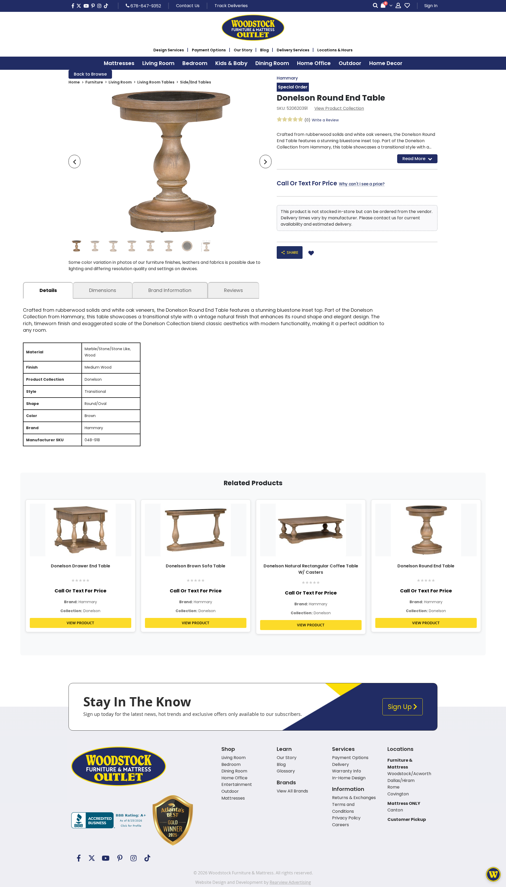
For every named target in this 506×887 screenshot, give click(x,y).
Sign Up (400, 706)
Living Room (120, 82)
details (48, 290)
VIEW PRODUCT (80, 622)
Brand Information (169, 290)
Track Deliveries (231, 6)
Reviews (233, 290)
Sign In (430, 6)
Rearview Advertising (290, 882)
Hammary (287, 78)
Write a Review (325, 120)
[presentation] (74, 161)
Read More (413, 159)
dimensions (102, 290)
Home (74, 82)
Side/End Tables (195, 82)
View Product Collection (339, 108)
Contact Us (188, 6)
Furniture (94, 82)
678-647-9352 (145, 5)
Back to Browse (90, 74)
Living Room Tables (155, 82)
